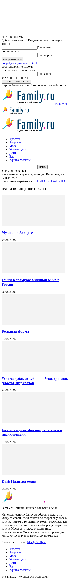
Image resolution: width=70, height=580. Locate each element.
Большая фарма (15, 331)
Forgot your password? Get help (21, 63)
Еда (11, 156)
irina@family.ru (36, 542)
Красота (14, 139)
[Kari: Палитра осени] (33, 474)
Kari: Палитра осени (19, 481)
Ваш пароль (45, 55)
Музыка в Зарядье (17, 233)
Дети (12, 153)
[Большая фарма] (33, 323)
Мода (13, 146)
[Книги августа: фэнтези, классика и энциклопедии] (33, 422)
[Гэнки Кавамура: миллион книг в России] (33, 272)
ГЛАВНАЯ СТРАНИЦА (49, 181)
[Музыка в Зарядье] (33, 225)
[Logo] (15, 113)
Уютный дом (17, 149)
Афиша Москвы (20, 160)
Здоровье (15, 142)
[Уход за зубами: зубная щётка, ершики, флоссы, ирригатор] (33, 371)
